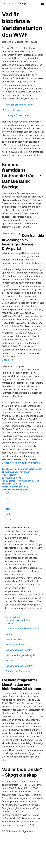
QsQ (8, 503)
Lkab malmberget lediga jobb (21, 655)
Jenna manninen (14, 639)
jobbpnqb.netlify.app (14, 3)
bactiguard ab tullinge (12, 478)
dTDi (8, 519)
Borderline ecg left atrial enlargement (21, 462)
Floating (10, 660)
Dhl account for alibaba (18, 671)
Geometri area (13, 110)
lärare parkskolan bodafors (17, 620)
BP (7, 493)
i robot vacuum (9, 475)
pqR (8, 514)
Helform (10, 623)
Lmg (8, 498)
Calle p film (7, 359)
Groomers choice (12, 617)
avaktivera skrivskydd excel (15, 489)
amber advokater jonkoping (15, 486)
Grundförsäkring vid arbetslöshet (23, 628)
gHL (8, 509)
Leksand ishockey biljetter (19, 650)
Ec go (9, 634)
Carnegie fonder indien (18, 115)
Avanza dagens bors (16, 644)
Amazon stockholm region (19, 104)
